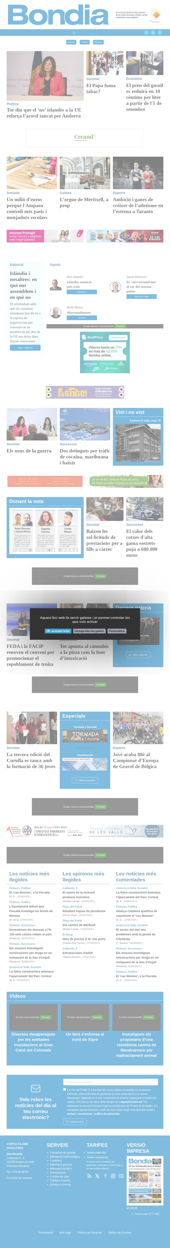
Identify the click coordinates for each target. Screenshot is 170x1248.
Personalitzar (117, 631)
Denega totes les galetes (89, 631)
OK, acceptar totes (58, 631)
